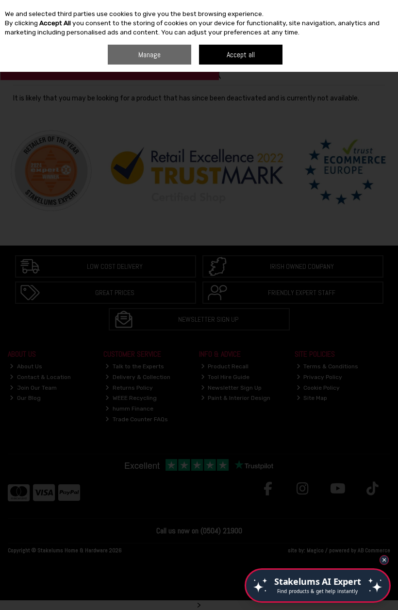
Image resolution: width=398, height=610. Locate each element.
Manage (149, 54)
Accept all (241, 54)
